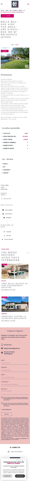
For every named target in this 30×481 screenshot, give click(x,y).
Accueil (2, 10)
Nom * (3, 360)
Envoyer (6, 414)
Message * (4, 389)
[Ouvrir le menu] (28, 4)
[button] (2, 64)
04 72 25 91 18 (7, 199)
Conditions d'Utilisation (5, 439)
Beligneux (15, 10)
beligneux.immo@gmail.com (12, 348)
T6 (24, 10)
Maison (20, 10)
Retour (9, 15)
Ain (10, 10)
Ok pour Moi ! (20, 476)
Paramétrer (7, 476)
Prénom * (4, 367)
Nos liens (26, 477)
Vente (7, 10)
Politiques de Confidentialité (21, 438)
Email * (3, 374)
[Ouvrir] (2, 4)
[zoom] (15, 58)
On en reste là (19, 460)
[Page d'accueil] (15, 4)
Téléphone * (5, 381)
